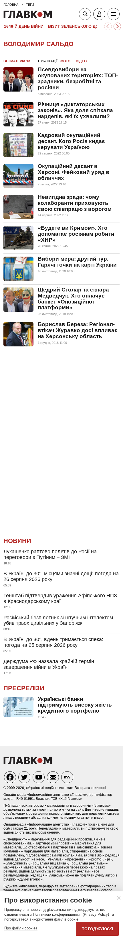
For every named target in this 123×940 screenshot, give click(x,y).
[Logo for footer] (27, 762)
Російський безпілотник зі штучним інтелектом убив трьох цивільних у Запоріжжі (58, 620)
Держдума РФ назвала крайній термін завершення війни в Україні (48, 664)
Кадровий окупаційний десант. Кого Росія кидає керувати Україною (71, 141)
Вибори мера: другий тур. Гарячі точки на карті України (77, 262)
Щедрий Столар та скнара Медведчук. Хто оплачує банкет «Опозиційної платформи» (73, 299)
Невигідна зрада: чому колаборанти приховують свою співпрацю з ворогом (75, 203)
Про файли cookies (20, 928)
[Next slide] (117, 26)
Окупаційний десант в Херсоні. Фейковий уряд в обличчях (73, 172)
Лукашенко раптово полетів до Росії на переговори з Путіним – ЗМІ (50, 554)
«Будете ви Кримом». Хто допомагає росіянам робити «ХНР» (76, 234)
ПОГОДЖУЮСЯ (97, 929)
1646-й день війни (23, 26)
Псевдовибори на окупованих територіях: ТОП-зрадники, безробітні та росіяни (78, 78)
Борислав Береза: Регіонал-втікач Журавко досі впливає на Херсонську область (78, 330)
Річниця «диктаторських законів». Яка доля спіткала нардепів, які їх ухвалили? (75, 110)
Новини (17, 540)
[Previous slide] (108, 26)
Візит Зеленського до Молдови (84, 26)
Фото (65, 61)
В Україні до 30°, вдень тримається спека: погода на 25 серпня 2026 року (53, 642)
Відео (81, 61)
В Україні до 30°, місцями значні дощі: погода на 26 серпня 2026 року (61, 576)
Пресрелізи (23, 688)
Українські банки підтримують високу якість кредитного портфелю (75, 705)
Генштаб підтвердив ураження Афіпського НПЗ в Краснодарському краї (60, 598)
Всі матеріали (16, 61)
